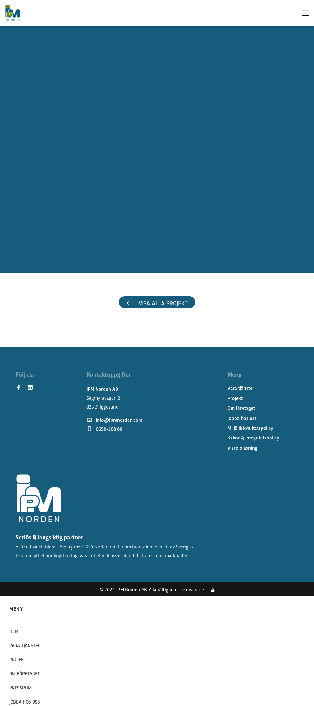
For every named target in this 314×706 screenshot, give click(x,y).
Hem (13, 631)
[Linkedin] (30, 387)
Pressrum (20, 687)
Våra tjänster (25, 645)
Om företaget (24, 673)
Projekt (17, 659)
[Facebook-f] (18, 387)
